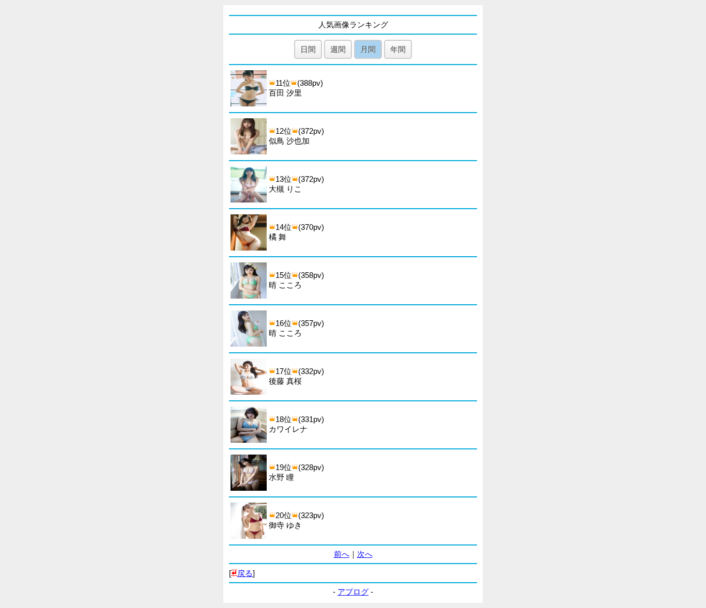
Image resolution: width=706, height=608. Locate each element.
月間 (368, 49)
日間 (308, 49)
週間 (338, 49)
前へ (341, 554)
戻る (245, 573)
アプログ (353, 591)
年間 (398, 49)
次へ (365, 554)
